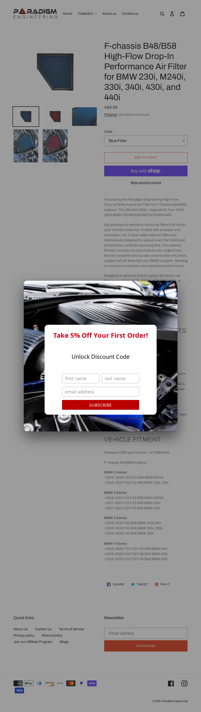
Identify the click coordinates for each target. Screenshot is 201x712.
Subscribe (100, 405)
